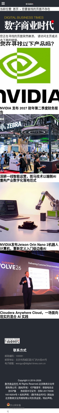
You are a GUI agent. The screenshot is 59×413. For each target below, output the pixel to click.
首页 (16, 9)
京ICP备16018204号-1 (12, 392)
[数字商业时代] (29, 3)
